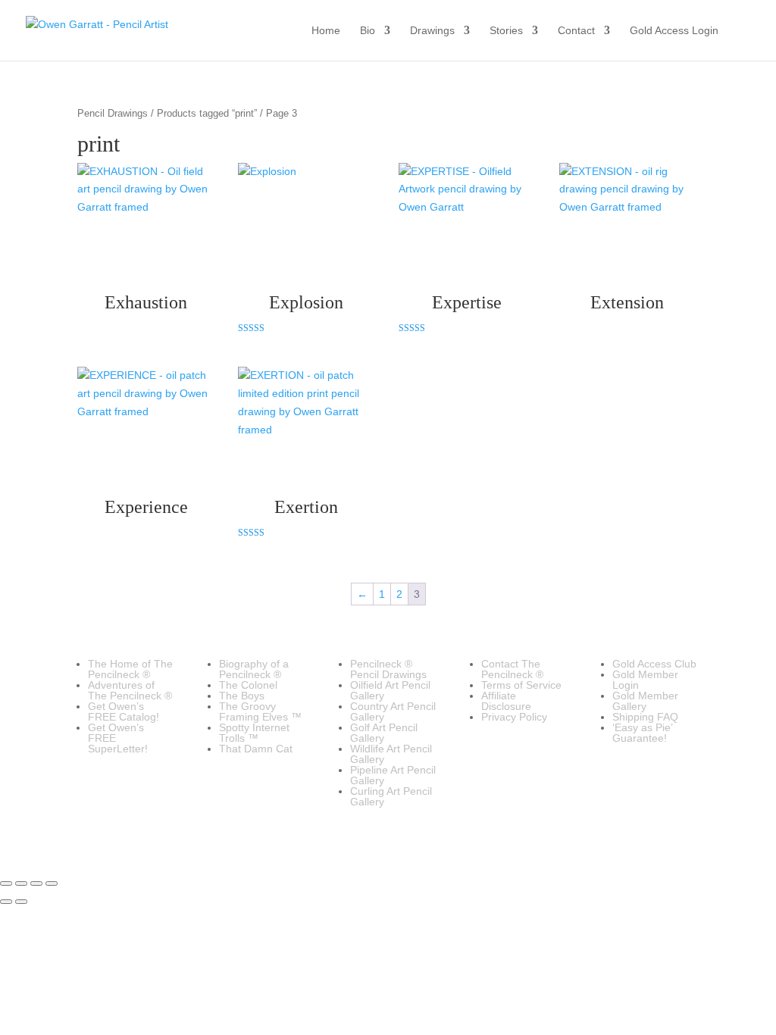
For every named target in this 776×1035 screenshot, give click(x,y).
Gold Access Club (654, 664)
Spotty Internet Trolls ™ (254, 732)
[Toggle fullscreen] (21, 883)
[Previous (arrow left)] (6, 901)
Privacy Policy (514, 717)
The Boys (241, 695)
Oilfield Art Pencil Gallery (390, 690)
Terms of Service (521, 685)
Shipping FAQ (645, 717)
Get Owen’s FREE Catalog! (123, 711)
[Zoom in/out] (6, 883)
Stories (506, 30)
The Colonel (248, 685)
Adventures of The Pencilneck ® (130, 690)
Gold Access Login (674, 30)
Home (325, 30)
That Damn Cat (256, 749)
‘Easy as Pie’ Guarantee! (642, 732)
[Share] (36, 883)
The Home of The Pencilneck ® (130, 669)
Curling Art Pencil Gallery (391, 796)
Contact (576, 30)
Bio (367, 30)
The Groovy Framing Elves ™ (260, 711)
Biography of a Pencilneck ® (254, 669)
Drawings (432, 30)
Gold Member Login (645, 679)
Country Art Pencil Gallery (393, 711)
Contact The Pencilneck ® (512, 669)
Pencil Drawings (112, 113)
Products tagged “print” (207, 113)
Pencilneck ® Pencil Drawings (388, 669)
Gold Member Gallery (645, 700)
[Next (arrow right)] (21, 901)
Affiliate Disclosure (506, 700)
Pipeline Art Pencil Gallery (393, 775)
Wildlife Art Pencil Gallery (391, 754)
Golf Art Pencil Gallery (384, 732)
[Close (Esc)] (51, 883)
